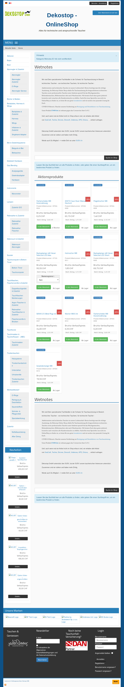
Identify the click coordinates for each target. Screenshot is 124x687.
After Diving (16, 436)
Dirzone (60, 120)
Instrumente (11, 188)
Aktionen (10, 56)
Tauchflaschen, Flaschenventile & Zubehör (17, 281)
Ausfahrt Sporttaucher (22, 459)
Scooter (10, 255)
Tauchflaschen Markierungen (17, 296)
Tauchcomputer (18, 272)
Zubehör (10, 426)
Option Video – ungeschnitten (22, 577)
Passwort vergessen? (103, 671)
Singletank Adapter (19, 134)
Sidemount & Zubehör (15, 239)
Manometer (16, 193)
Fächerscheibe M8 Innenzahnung (43, 202)
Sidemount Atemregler (16, 245)
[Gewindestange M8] (48, 358)
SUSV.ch (79, 140)
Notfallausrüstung (18, 432)
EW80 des (54, 110)
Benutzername (100, 636)
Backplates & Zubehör (17, 112)
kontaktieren (78, 101)
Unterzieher (16, 370)
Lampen (10, 202)
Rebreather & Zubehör (15, 215)
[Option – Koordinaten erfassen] (12, 485)
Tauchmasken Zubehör (17, 343)
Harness (15, 118)
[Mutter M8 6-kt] (76, 306)
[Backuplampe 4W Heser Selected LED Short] (105, 246)
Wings (14, 123)
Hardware (15, 180)
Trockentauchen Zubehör (18, 380)
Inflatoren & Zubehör (16, 128)
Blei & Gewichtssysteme (16, 142)
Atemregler (16, 75)
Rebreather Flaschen (16, 229)
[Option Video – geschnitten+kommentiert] (12, 515)
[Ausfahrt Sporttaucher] (12, 459)
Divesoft (67, 120)
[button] (98, 3)
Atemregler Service (19, 91)
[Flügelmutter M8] (105, 193)
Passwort (98, 643)
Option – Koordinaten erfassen (22, 487)
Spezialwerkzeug (18, 418)
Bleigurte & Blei (17, 148)
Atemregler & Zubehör (15, 69)
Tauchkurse (11, 330)
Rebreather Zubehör (16, 222)
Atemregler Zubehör (16, 80)
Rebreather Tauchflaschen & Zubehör (18, 312)
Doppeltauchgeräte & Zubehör (19, 289)
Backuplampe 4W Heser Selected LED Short (103, 254)
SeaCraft (48, 120)
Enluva (85, 120)
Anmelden (100, 659)
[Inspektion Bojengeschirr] (12, 547)
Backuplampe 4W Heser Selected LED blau (46, 254)
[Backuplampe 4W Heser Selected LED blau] (48, 246)
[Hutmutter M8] (76, 246)
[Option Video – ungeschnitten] (12, 575)
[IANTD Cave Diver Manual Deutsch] (76, 193)
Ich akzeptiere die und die (47, 651)
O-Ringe (15, 86)
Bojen (9, 60)
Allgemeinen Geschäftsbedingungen (45, 651)
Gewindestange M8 (44, 365)
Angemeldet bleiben (102, 653)
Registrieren (99, 663)
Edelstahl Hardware (14, 161)
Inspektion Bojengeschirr (22, 548)
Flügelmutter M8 (100, 201)
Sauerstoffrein (17, 407)
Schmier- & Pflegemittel (16, 412)
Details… (18, 477)
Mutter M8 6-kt (71, 313)
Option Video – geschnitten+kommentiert (22, 518)
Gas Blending (12, 165)
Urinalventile (16, 374)
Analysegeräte (17, 171)
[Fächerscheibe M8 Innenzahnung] (48, 193)
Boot (9, 65)
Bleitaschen (16, 152)
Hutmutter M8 (71, 253)
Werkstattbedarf (13, 390)
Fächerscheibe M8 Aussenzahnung (100, 314)
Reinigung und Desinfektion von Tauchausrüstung (93, 107)
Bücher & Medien (13, 99)
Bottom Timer (17, 267)
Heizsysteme (17, 358)
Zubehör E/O (17, 207)
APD (80, 120)
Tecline (54, 120)
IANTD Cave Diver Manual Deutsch (75, 202)
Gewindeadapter (18, 175)
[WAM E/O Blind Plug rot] (48, 306)
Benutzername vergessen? (105, 667)
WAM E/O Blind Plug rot (46, 313)
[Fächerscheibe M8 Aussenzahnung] (105, 306)
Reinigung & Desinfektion (16, 401)
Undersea (74, 120)
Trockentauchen (13, 353)
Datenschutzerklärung (47, 655)
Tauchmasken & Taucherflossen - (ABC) (16, 335)
